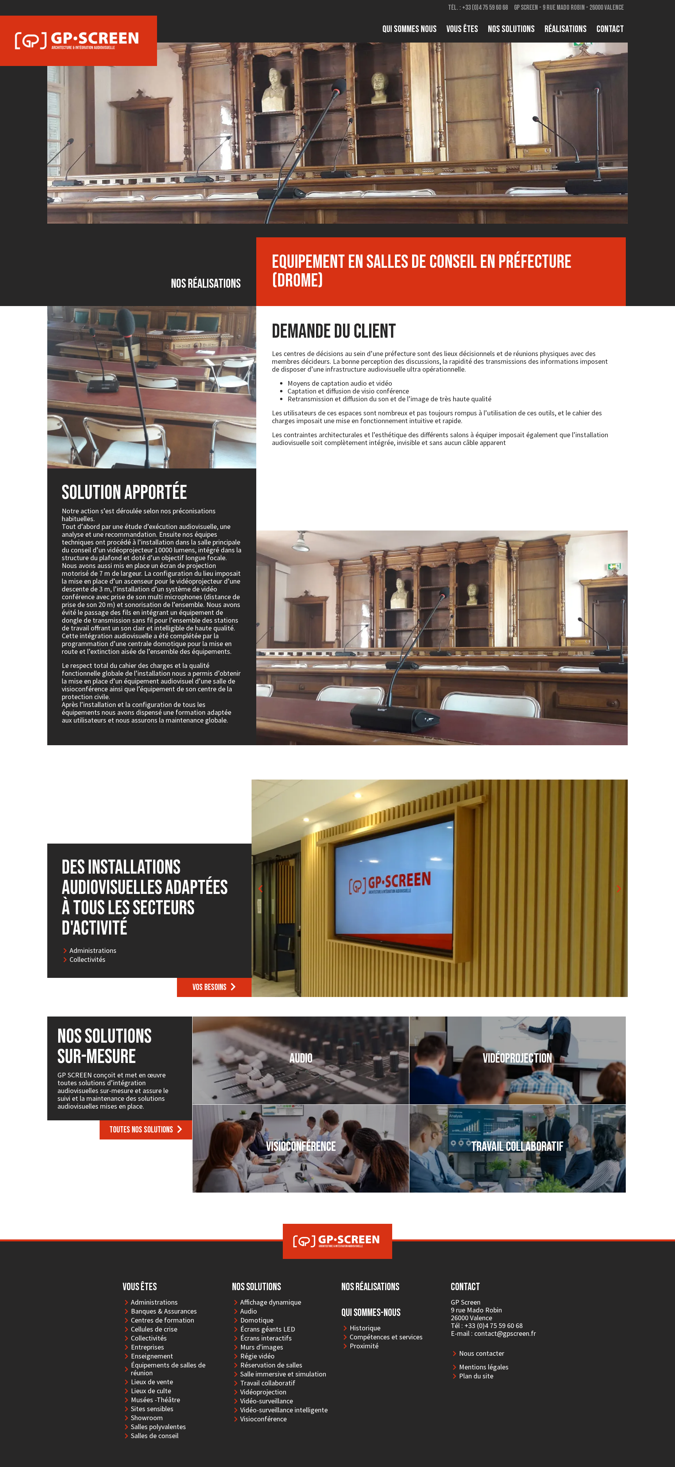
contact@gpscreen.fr (505, 1333)
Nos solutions (511, 29)
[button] (214, 987)
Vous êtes (462, 29)
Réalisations (566, 29)
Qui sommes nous (409, 29)
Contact (610, 29)
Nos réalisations (370, 1287)
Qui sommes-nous (370, 1313)
